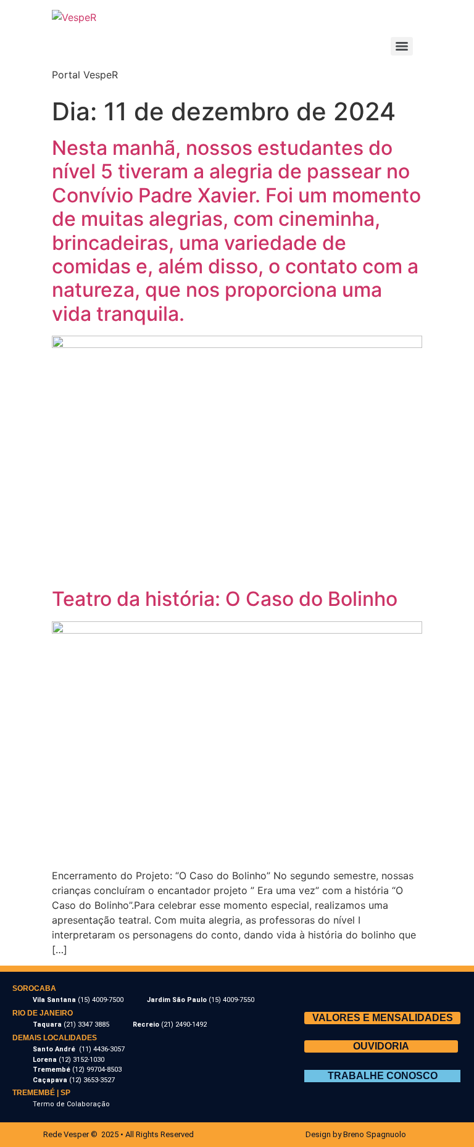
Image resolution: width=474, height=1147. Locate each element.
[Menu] (402, 46)
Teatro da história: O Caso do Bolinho (224, 599)
